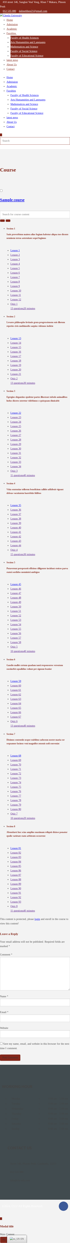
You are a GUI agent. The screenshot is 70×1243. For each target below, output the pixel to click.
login (37, 919)
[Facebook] (63, 1206)
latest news (12, 60)
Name (4, 996)
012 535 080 (9, 11)
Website (4, 1028)
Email (4, 1012)
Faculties (12, 33)
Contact (11, 69)
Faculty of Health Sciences (24, 37)
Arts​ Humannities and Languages (27, 42)
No (4, 1239)
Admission (12, 24)
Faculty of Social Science (23, 51)
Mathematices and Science (24, 46)
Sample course (12, 200)
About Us (12, 64)
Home (10, 20)
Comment (6, 954)
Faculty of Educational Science (26, 55)
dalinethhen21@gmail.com (33, 11)
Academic (12, 29)
